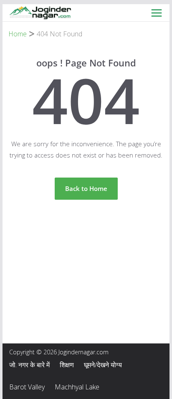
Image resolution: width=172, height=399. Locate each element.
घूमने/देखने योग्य (103, 364)
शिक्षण (67, 364)
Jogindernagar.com (83, 352)
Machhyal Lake (77, 386)
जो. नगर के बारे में (29, 364)
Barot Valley (27, 386)
